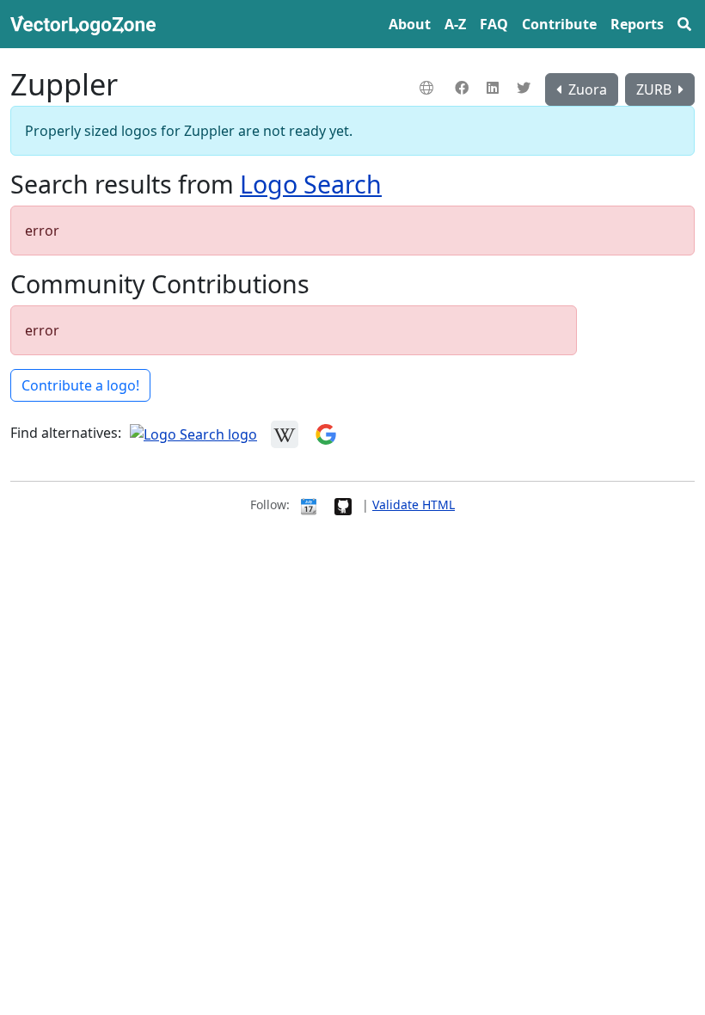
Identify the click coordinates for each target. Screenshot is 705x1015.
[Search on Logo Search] (193, 433)
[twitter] (526, 87)
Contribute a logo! (80, 385)
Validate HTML (413, 504)
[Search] (684, 24)
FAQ (494, 24)
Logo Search (311, 183)
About (410, 24)
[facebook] (464, 87)
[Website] (428, 87)
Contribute (559, 24)
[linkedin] (495, 87)
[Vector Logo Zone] (86, 24)
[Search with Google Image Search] (326, 433)
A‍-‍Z (455, 24)
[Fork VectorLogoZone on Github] (343, 504)
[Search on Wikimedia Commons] (284, 433)
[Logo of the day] (308, 504)
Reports (637, 24)
